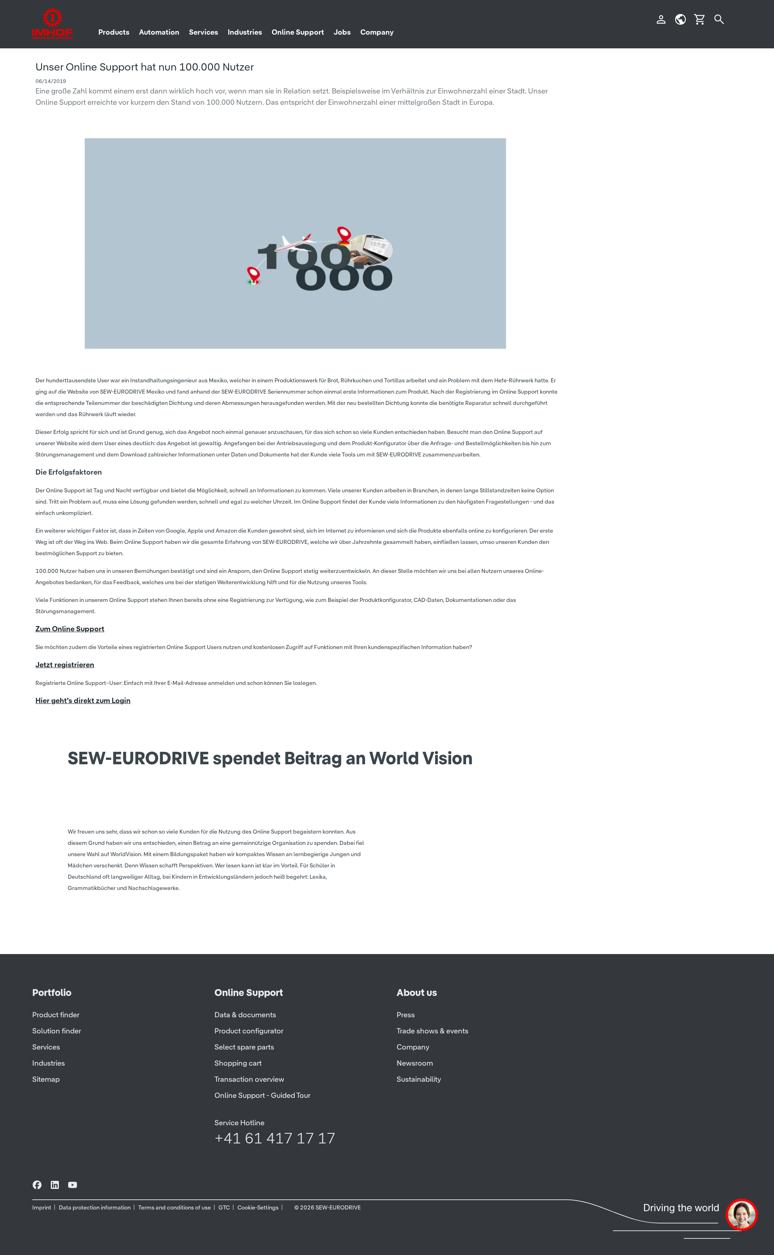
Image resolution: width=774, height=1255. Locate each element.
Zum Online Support (69, 628)
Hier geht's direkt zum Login (83, 700)
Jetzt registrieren (64, 664)
